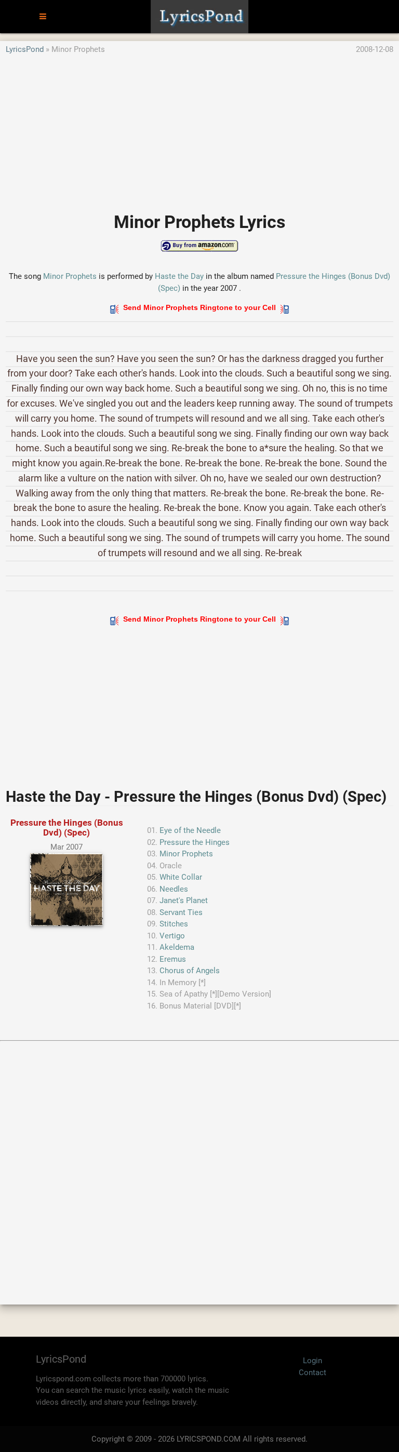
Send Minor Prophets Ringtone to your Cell (199, 307)
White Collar (180, 877)
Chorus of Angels (189, 970)
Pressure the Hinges (194, 842)
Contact (312, 1372)
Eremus (172, 959)
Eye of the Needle (190, 830)
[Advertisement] (199, 128)
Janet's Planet (183, 900)
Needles (173, 889)
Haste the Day (179, 276)
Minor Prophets (70, 276)
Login (312, 1360)
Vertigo (172, 935)
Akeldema (176, 947)
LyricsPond (25, 49)
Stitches (173, 924)
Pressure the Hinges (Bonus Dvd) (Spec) (66, 827)
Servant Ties (181, 912)
